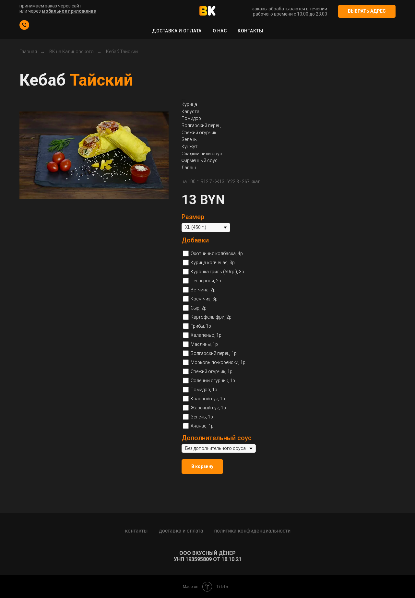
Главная (28, 51)
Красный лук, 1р (208, 398)
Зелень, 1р (202, 416)
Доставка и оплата (177, 30)
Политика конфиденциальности (252, 531)
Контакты (250, 30)
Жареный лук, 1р (208, 407)
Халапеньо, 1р (206, 335)
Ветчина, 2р (203, 289)
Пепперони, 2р (206, 280)
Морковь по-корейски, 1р (218, 362)
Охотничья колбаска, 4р (217, 253)
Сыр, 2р (199, 308)
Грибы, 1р (201, 326)
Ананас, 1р (202, 425)
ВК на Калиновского (71, 51)
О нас (220, 30)
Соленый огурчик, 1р (213, 380)
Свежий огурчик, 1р (211, 371)
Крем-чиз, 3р (204, 298)
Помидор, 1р (204, 389)
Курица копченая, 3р (213, 262)
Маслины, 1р (204, 344)
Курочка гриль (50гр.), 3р (217, 271)
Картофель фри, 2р (211, 317)
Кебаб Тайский (122, 51)
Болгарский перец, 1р (214, 353)
